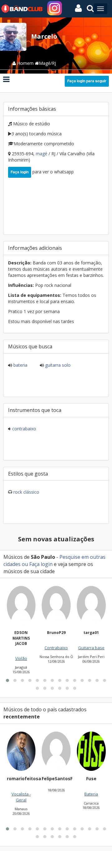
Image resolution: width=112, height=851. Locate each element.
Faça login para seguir (86, 81)
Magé (42, 154)
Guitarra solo (57, 365)
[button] (7, 680)
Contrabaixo (23, 429)
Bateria (19, 365)
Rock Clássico (26, 492)
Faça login (20, 172)
